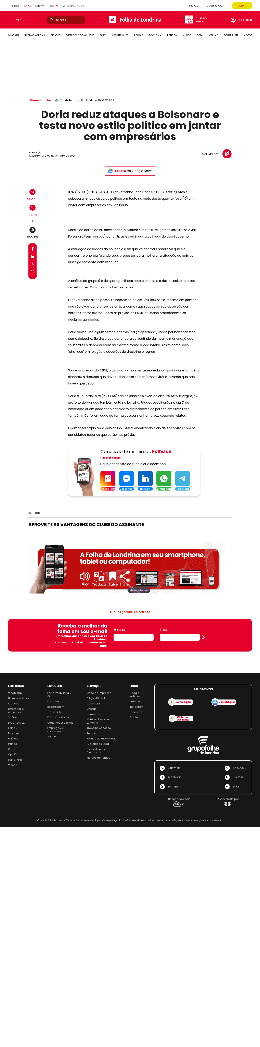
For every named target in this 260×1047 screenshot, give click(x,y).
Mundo (12, 744)
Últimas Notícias (39, 100)
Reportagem (55, 707)
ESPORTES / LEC (120, 35)
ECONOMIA (155, 35)
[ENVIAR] (203, 637)
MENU (19, 20)
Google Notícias (135, 694)
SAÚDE (103, 35)
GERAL (200, 35)
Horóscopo (94, 714)
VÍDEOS (248, 35)
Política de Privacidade (101, 738)
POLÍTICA (172, 35)
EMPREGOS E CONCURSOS (80, 35)
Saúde (12, 717)
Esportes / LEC (17, 722)
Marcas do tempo (98, 757)
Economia (14, 733)
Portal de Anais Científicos (96, 750)
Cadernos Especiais (60, 722)
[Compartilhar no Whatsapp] (32, 272)
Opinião (13, 754)
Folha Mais (54, 701)
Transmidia (54, 712)
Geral (11, 749)
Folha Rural (15, 759)
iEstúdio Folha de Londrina (98, 721)
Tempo (91, 733)
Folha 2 (12, 728)
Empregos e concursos (16, 710)
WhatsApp (15, 693)
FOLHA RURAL (231, 35)
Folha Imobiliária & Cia (59, 694)
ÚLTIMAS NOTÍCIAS (35, 35)
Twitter (134, 717)
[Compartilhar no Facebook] (33, 249)
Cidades (13, 703)
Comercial (93, 703)
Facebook (136, 712)
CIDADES (55, 35)
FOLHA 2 (138, 35)
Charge (91, 709)
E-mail (164, 629)
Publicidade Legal (98, 744)
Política (13, 738)
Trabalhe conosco (99, 728)
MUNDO (186, 35)
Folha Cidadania (58, 717)
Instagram (137, 707)
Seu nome (119, 629)
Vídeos (12, 765)
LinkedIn (135, 701)
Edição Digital (96, 698)
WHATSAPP (14, 35)
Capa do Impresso (99, 693)
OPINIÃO (213, 35)
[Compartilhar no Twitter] (32, 264)
